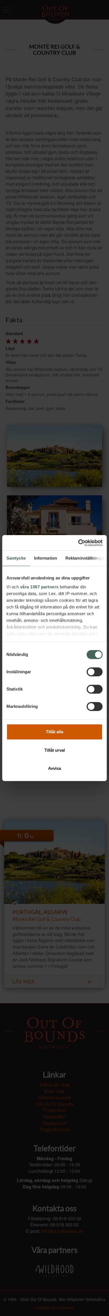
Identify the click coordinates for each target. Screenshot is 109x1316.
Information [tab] (45, 558)
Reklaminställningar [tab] (85, 558)
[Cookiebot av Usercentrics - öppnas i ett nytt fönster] (78, 542)
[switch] (95, 671)
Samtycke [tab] (16, 558)
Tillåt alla (54, 731)
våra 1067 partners (39, 586)
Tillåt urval (54, 750)
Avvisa (54, 768)
